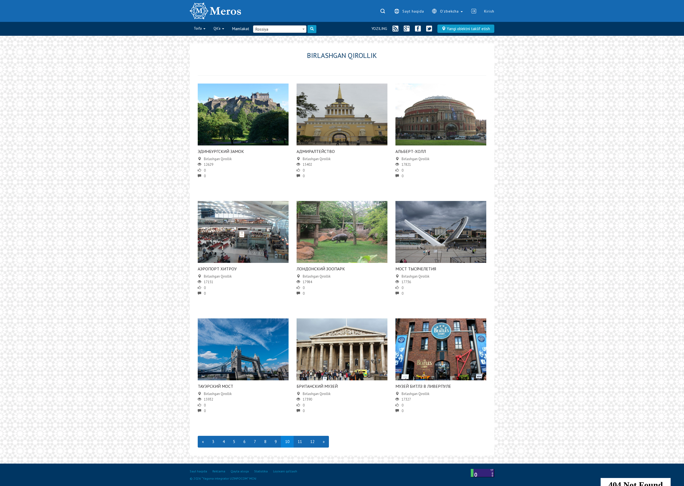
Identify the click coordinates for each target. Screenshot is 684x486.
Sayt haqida (413, 11)
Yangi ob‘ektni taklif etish (468, 28)
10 (287, 441)
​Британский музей (317, 386)
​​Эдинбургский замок (221, 151)
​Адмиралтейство (316, 151)
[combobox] (279, 29)
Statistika (261, 471)
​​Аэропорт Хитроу (217, 268)
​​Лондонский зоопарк (321, 268)
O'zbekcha (450, 11)
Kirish (489, 11)
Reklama (218, 471)
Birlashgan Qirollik (218, 159)
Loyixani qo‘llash (285, 471)
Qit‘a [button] (217, 28)
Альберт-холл (410, 151)
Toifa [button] (198, 28)
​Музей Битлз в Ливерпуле (423, 386)
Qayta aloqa (240, 471)
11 (300, 441)
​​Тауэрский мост (215, 386)
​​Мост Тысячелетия (415, 268)
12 (312, 441)
